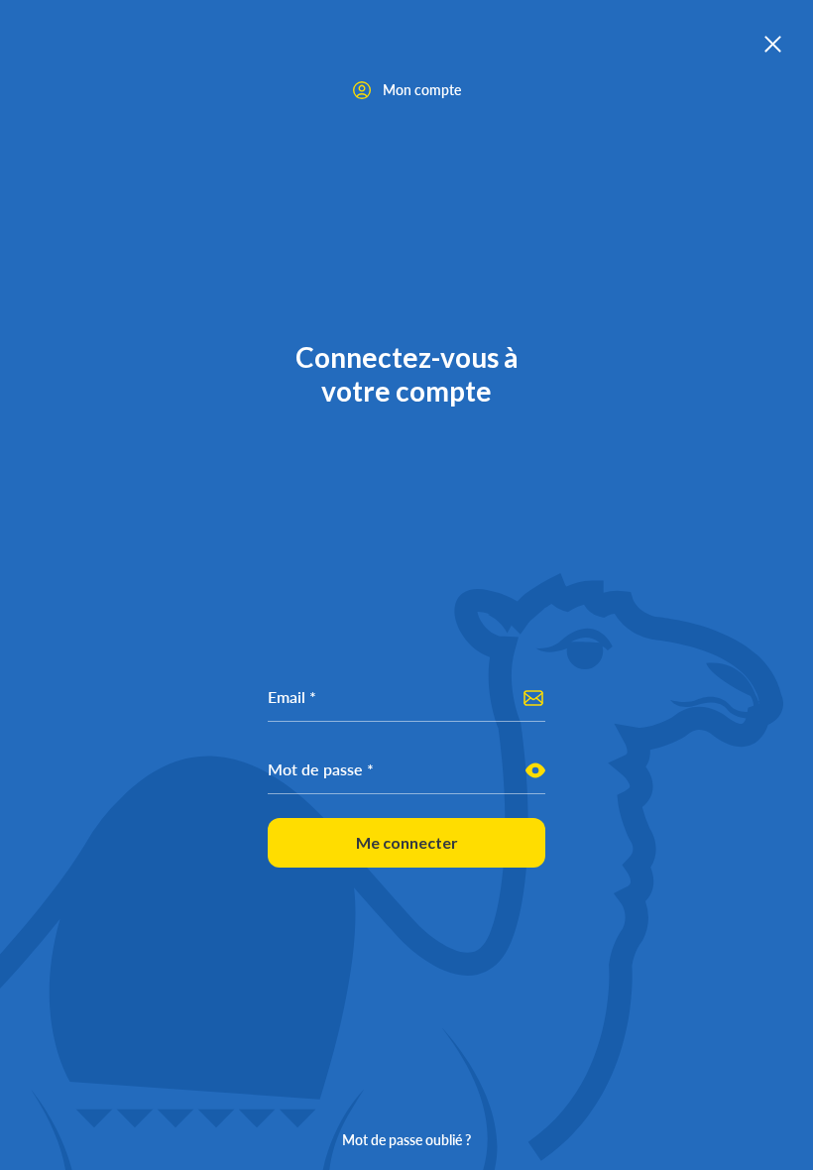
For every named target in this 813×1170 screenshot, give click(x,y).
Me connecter (407, 842)
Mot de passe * (321, 769)
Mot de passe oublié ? (406, 1139)
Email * (292, 696)
